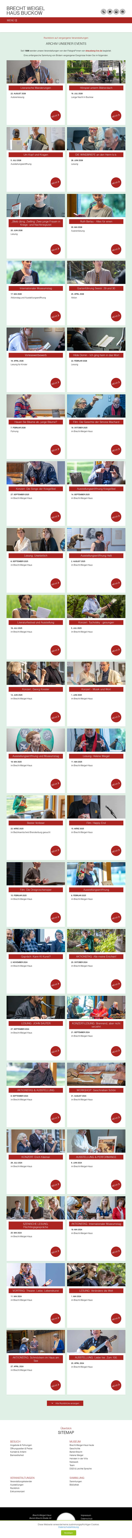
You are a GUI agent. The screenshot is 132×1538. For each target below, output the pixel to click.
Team (72, 1465)
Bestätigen (68, 1533)
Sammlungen (76, 1481)
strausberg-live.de (93, 50)
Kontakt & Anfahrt (18, 1452)
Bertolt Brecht (76, 1452)
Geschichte (75, 1448)
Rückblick (14, 1488)
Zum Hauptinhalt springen (17, 13)
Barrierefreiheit (17, 1455)
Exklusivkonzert (17, 1491)
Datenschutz (86, 1518)
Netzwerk (74, 1462)
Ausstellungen (16, 1484)
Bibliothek (74, 1484)
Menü (12, 20)
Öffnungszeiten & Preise (21, 1448)
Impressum (86, 1515)
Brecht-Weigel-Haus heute (82, 1445)
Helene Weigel (76, 1455)
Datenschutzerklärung (68, 1527)
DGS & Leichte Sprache (81, 1468)
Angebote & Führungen (21, 1445)
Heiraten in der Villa (79, 1458)
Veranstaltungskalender (21, 1481)
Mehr (54, 116)
